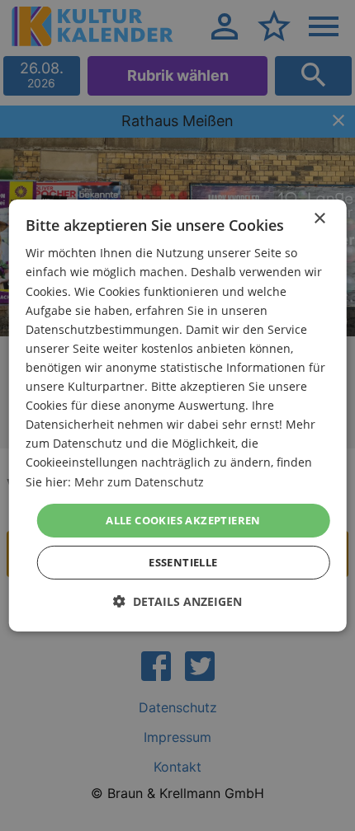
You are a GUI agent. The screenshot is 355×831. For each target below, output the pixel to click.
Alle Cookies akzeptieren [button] (183, 520)
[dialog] (178, 415)
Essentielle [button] (183, 562)
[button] (177, 601)
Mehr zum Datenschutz (139, 481)
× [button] (319, 219)
